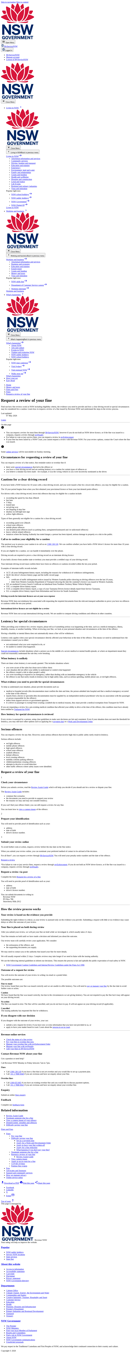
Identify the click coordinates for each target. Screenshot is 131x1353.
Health (9, 1304)
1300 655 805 (15, 1083)
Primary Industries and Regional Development (24, 1311)
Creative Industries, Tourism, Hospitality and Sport (26, 1297)
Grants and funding (19, 175)
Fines (8, 1134)
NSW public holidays (20, 355)
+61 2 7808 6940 (17, 1074)
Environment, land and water (23, 170)
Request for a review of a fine (29, 877)
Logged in (8, 50)
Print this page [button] (27, 1183)
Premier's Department (15, 1309)
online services (12, 452)
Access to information (15, 1269)
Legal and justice (18, 182)
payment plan (58, 721)
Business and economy (20, 264)
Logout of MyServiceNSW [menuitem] (17, 59)
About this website (10, 1264)
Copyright (10, 1274)
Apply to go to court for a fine (23, 1161)
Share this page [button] (42, 1183)
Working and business (16, 259)
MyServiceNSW (52, 432)
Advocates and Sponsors (16, 1170)
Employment (16, 269)
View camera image (19, 1159)
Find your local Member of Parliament (21, 1330)
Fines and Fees (7, 1129)
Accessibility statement (15, 1271)
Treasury (9, 1316)
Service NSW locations (15, 1254)
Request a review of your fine (23, 1154)
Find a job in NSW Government (19, 1335)
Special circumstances (10, 651)
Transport (10, 1314)
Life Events (16, 184)
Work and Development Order (80, 721)
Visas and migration (19, 188)
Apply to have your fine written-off (30, 1145)
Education (10, 1302)
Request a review (8, 860)
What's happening (15, 343)
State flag (10, 1259)
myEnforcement (67, 437)
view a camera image (27, 809)
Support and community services (19, 1173)
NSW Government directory (17, 1281)
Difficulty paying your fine (22, 1138)
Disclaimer (10, 1276)
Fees (8, 1168)
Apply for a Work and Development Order (33, 1143)
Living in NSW (14, 156)
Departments (7, 1285)
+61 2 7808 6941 (17, 1085)
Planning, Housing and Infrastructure (21, 1307)
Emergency (15, 168)
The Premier (11, 1326)
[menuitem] (13, 55)
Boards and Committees (15, 1333)
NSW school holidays (20, 357)
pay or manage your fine (97, 986)
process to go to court (61, 1027)
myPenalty (39, 435)
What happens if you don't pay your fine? (33, 1150)
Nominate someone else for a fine (24, 1152)
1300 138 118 (52, 544)
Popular (5, 1247)
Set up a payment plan (25, 1141)
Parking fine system (19, 1166)
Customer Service (13, 1300)
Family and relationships (21, 172)
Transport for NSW (22, 709)
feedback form (18, 1105)
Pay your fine (16, 1136)
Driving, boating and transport (23, 163)
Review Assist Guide (39, 787)
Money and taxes (18, 273)
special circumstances (23, 467)
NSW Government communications (20, 1340)
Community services (19, 161)
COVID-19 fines (18, 1164)
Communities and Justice (16, 1295)
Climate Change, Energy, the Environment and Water (27, 1293)
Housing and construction (21, 179)
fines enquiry (20, 1095)
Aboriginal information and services (25, 158)
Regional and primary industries (24, 186)
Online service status (14, 1177)
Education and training (20, 165)
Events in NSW (17, 350)
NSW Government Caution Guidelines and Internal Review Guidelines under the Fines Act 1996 (45, 965)
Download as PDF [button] (10, 1183)
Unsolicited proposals (15, 1342)
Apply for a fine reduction (26, 1147)
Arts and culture (17, 348)
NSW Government (10, 1321)
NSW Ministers (12, 1328)
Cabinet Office (12, 1290)
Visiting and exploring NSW (22, 352)
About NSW (16, 345)
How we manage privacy (16, 1175)
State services (11, 1257)
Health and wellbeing (20, 177)
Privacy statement (13, 1278)
